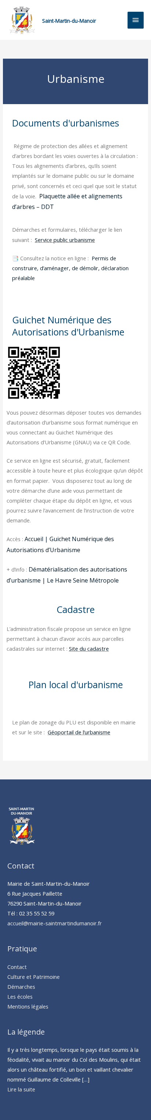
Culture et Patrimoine (33, 976)
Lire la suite (21, 1089)
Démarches (21, 986)
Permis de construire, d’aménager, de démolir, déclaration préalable (70, 268)
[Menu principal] (136, 20)
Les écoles (20, 996)
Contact (17, 966)
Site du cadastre (89, 648)
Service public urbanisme (65, 239)
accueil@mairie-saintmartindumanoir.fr (54, 923)
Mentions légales (27, 1006)
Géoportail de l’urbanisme (79, 732)
